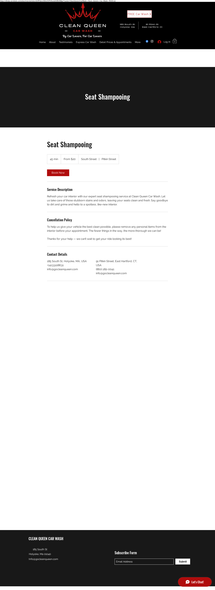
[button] (175, 41)
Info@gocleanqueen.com (43, 559)
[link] (58, 172)
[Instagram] (152, 41)
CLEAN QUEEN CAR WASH (46, 538)
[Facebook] (147, 41)
